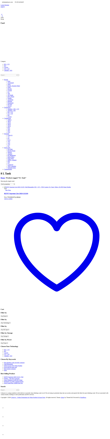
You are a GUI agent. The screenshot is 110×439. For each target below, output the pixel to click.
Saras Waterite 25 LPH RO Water (13, 380)
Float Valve (11, 158)
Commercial (7, 118)
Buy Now (8, 190)
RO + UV (7, 64)
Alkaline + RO (8, 70)
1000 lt (9, 120)
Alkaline (10, 154)
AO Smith (10, 95)
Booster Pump (11, 150)
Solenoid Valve (12, 167)
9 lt (8, 146)
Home (3, 178)
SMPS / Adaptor (12, 160)
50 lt (9, 129)
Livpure (10, 90)
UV (9, 163)
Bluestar (10, 101)
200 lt (9, 124)
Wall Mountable (8, 364)
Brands (6, 79)
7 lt (8, 137)
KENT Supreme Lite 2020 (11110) (16, 193)
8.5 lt (9, 140)
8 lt (8, 138)
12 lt (9, 143)
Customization (8, 169)
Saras (9, 84)
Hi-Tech (10, 104)
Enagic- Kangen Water (14, 86)
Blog (5, 370)
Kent (9, 81)
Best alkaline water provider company (14, 362)
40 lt (9, 130)
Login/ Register (5, 5)
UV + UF (6, 69)
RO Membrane (12, 155)
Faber (9, 87)
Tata (9, 93)
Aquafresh (10, 99)
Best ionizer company (10, 369)
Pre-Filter (10, 149)
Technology (7, 107)
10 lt (9, 141)
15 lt (9, 144)
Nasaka (10, 98)
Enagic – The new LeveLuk (11, 378)
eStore (62, 397)
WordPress (83, 397)
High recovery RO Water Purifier (13, 365)
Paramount (10, 103)
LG (8, 92)
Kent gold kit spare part (10, 367)
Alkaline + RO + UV (13, 109)
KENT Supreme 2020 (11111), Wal (13, 377)
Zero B (9, 106)
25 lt (9, 132)
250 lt (9, 123)
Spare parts (7, 147)
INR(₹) (3, 7)
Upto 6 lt (10, 135)
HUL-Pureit (11, 96)
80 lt (9, 127)
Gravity (6, 67)
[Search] (18, 75)
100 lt (9, 126)
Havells (10, 89)
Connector (10, 164)
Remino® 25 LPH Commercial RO (13, 381)
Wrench (10, 152)
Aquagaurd (11, 82)
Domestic (6, 133)
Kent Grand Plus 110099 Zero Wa (13, 383)
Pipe (9, 161)
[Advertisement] (55, 48)
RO (5, 66)
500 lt (9, 121)
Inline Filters (11, 157)
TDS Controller (12, 166)
